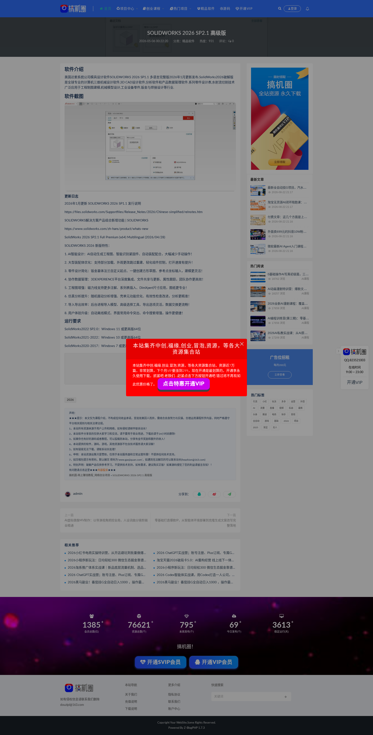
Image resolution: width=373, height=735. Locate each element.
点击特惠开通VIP (183, 384)
